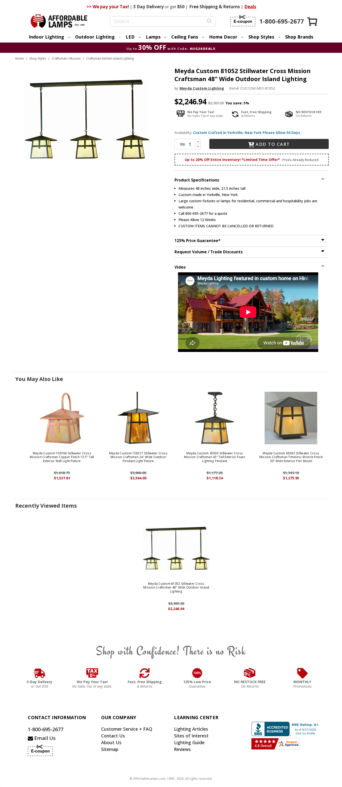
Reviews (182, 749)
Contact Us (113, 736)
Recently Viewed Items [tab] (46, 505)
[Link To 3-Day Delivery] (40, 673)
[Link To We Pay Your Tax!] (92, 673)
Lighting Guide (189, 742)
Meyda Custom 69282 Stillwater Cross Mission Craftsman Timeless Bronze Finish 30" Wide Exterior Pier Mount (291, 457)
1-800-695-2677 (45, 729)
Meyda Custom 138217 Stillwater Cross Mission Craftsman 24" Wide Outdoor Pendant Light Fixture (138, 457)
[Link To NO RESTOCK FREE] (250, 673)
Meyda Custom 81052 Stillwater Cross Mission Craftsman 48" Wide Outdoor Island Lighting (176, 588)
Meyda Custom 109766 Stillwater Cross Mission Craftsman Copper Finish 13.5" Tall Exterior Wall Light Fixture (62, 457)
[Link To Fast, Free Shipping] (145, 673)
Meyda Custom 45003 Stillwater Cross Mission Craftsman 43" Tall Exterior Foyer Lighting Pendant (214, 457)
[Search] (209, 21)
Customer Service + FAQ (126, 729)
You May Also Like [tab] (39, 378)
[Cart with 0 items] (312, 21)
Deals (250, 7)
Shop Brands (299, 37)
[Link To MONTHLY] (302, 673)
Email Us (44, 738)
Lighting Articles (191, 729)
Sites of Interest (191, 736)
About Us (111, 742)
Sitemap (109, 749)
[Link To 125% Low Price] (197, 673)
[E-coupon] (243, 21)
